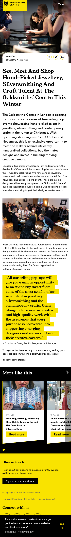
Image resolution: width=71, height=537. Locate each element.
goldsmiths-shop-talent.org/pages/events (35, 353)
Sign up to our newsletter (20, 481)
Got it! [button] (62, 526)
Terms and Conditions (12, 498)
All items (66, 372)
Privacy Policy (30, 498)
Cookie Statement (47, 498)
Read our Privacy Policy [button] (19, 531)
